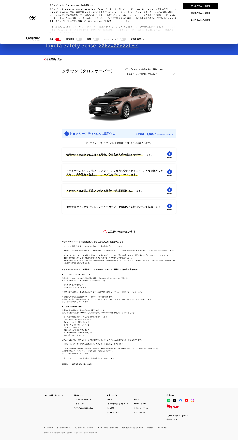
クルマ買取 (110, 408)
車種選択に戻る (54, 59)
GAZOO (109, 400)
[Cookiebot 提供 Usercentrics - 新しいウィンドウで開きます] (33, 39)
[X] (175, 401)
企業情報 (150, 428)
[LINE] (169, 401)
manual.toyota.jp (84, 9)
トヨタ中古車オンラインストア (117, 404)
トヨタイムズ (79, 404)
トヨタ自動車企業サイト (82, 400)
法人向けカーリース (141, 408)
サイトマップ (48, 428)
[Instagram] (192, 401)
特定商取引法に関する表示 (82, 364)
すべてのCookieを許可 (200, 6)
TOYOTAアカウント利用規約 (107, 428)
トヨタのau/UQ (139, 412)
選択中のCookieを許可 (200, 13)
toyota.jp (69, 9)
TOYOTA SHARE (140, 404)
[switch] (79, 39)
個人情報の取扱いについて (84, 428)
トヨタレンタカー (113, 412)
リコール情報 (162, 428)
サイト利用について (64, 428)
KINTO (136, 400)
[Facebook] (180, 401)
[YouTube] (186, 401)
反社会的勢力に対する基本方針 (132, 428)
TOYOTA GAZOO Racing (83, 408)
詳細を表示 (136, 38)
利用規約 (65, 364)
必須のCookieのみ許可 (200, 20)
